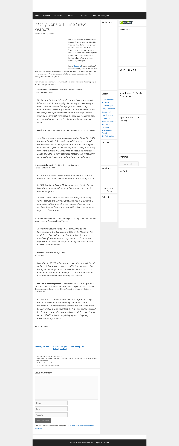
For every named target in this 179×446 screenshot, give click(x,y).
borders (50, 358)
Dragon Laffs (107, 112)
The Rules (83, 16)
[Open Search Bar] (143, 15)
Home (37, 16)
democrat (57, 358)
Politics (70, 16)
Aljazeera (77, 66)
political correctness (41, 361)
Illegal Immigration (43, 356)
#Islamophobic (42, 358)
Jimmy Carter (86, 358)
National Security (56, 356)
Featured (46, 16)
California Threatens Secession (47, 363)
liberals (94, 358)
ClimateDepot (107, 105)
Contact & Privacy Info (101, 16)
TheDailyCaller (108, 136)
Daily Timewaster (109, 109)
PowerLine (106, 118)
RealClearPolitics (109, 121)
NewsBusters (107, 115)
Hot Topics (58, 16)
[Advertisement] (119, 5)
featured (65, 358)
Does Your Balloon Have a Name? (48, 365)
